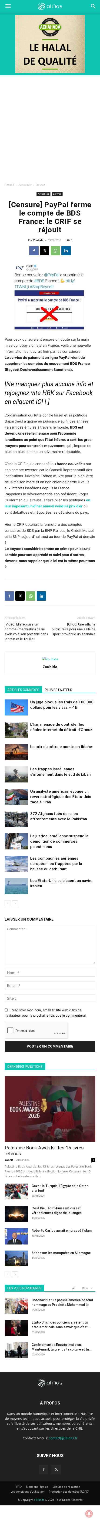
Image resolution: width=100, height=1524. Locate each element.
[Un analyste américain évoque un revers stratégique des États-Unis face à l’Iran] (16, 797)
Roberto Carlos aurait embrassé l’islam (62, 1230)
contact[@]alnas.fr (63, 1438)
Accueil (9, 185)
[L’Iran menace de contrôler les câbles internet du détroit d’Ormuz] (16, 730)
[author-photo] (50, 659)
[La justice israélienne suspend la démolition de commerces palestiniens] (16, 841)
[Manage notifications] (89, 1513)
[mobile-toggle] (7, 6)
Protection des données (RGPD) (69, 1492)
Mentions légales (37, 1487)
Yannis (9, 1159)
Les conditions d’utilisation (27, 1492)
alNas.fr (39, 1500)
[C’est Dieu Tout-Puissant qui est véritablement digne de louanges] (16, 1214)
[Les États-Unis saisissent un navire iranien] (16, 886)
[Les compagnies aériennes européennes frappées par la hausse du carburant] (16, 864)
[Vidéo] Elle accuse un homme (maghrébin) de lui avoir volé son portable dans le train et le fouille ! (26, 631)
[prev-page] (7, 903)
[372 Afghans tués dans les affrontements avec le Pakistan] (16, 819)
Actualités (24, 185)
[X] (44, 250)
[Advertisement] (50, 128)
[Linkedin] (66, 250)
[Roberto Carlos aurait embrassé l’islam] (16, 1236)
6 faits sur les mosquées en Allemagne (61, 1253)
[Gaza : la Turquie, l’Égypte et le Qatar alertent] (16, 1192)
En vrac (40, 185)
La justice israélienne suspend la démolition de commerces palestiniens (59, 841)
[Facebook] (34, 250)
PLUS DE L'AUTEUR (58, 690)
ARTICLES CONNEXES (23, 690)
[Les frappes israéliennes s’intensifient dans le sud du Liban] (16, 774)
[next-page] (15, 903)
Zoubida (38, 240)
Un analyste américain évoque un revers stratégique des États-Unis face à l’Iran (60, 796)
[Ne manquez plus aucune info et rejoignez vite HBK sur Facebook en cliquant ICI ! (49, 393)
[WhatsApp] (55, 250)
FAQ (19, 1487)
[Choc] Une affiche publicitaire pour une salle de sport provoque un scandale (73, 629)
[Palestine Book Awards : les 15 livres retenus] (50, 1109)
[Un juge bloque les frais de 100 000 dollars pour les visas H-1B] (16, 707)
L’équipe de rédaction (66, 1487)
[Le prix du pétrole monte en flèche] (16, 752)
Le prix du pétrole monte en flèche (61, 746)
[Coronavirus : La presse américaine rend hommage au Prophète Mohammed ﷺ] (16, 1306)
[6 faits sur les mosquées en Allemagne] (16, 1259)
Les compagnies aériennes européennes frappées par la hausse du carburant (56, 863)
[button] (93, 6)
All (73, 1288)
